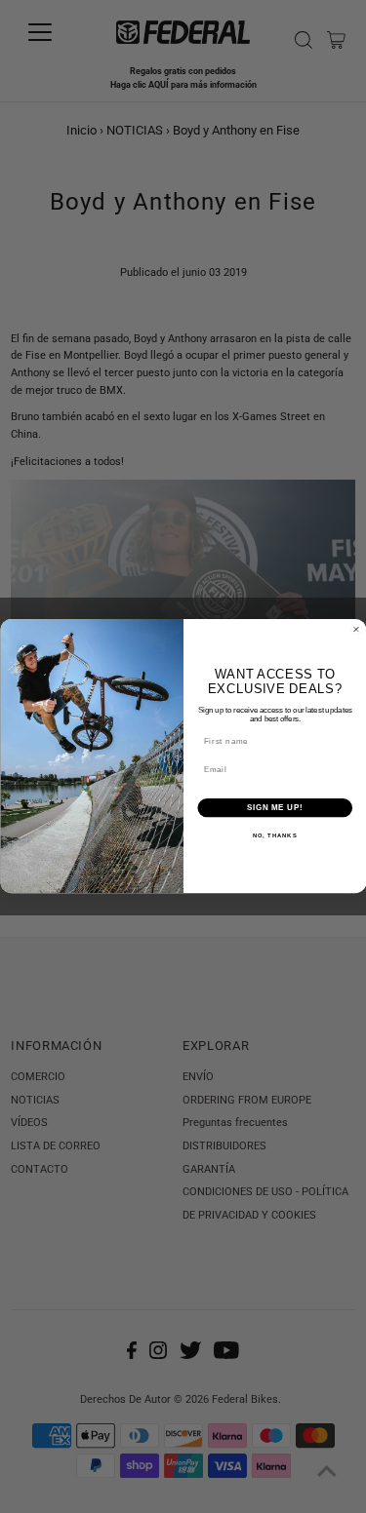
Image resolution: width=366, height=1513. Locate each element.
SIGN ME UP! (274, 808)
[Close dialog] (356, 630)
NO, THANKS (274, 837)
